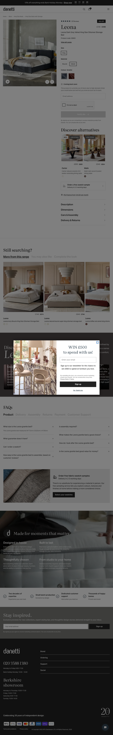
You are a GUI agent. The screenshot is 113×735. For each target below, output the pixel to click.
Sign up (78, 384)
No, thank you (78, 390)
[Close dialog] (97, 342)
